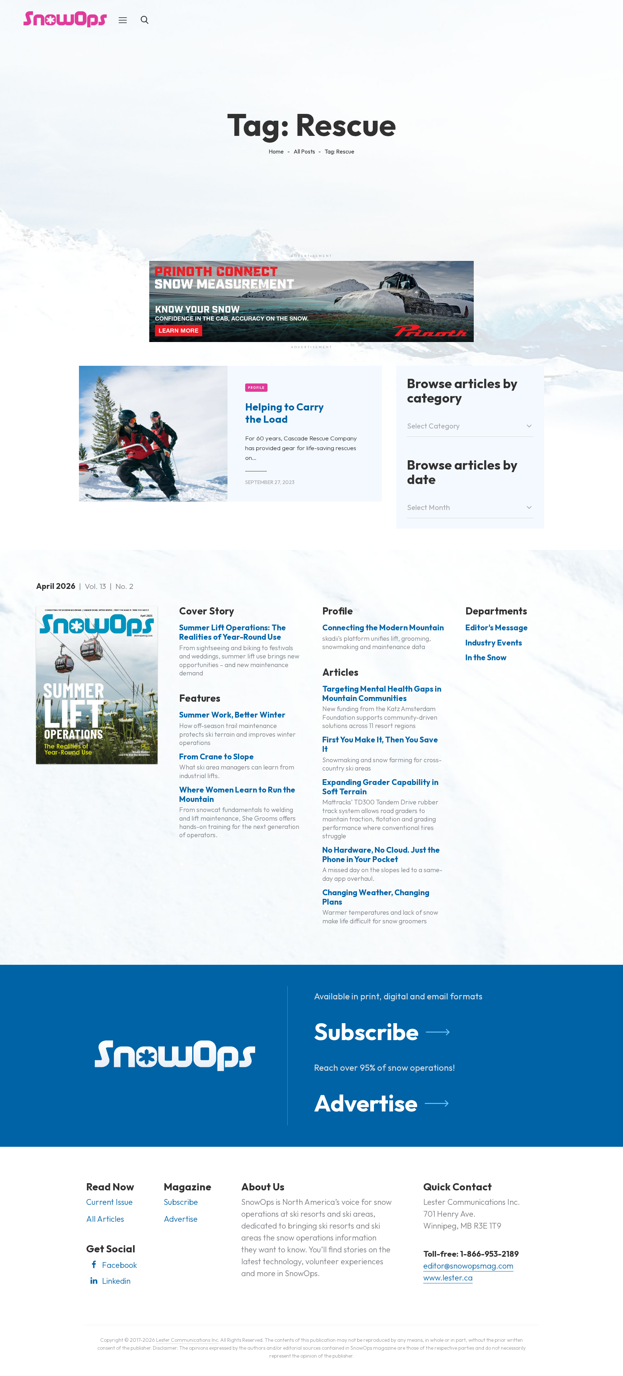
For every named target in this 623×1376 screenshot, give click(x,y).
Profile (256, 388)
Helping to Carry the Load (284, 413)
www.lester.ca (448, 1278)
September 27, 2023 (270, 482)
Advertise (365, 1103)
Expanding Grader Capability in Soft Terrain (380, 787)
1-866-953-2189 (489, 1254)
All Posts (304, 151)
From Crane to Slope (216, 757)
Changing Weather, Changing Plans (375, 897)
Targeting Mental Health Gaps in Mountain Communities (381, 693)
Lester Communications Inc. (187, 1340)
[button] (123, 19)
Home (276, 151)
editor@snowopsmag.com (468, 1266)
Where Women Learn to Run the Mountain (237, 794)
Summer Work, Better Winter (232, 715)
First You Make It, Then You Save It (380, 744)
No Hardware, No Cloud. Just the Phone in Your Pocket (381, 854)
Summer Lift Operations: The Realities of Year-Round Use (232, 632)
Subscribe (366, 1031)
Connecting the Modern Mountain (383, 627)
